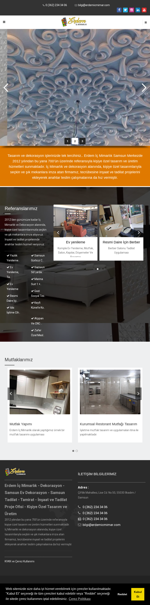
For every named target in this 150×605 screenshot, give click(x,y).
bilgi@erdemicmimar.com (94, 5)
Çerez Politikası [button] (80, 598)
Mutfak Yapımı (91, 424)
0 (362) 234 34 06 (56, 5)
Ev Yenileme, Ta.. (13, 272)
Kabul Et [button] (138, 594)
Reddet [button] (122, 594)
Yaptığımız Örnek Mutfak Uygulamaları (40, 424)
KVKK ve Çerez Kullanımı (19, 561)
